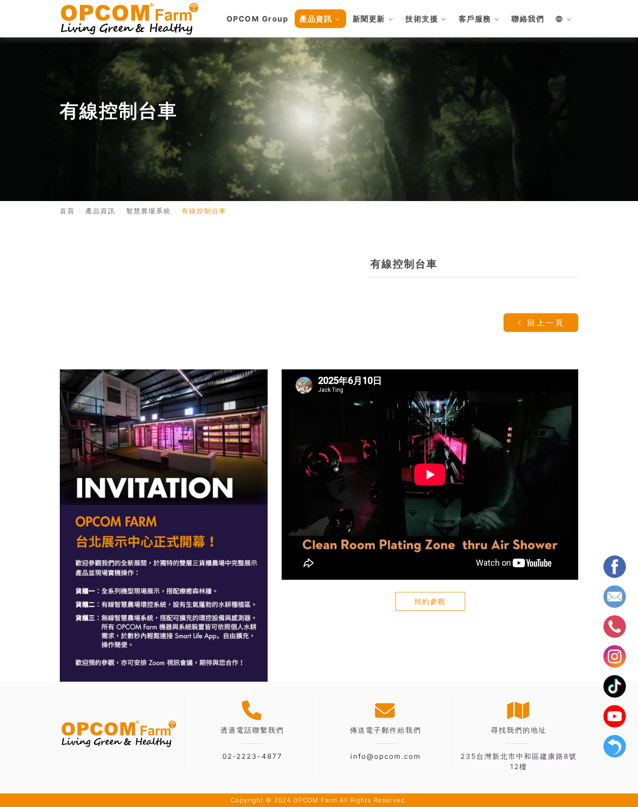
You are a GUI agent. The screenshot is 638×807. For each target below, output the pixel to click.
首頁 (67, 211)
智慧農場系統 (148, 211)
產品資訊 (315, 18)
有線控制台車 (204, 211)
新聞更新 (369, 18)
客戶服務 (475, 18)
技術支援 (421, 18)
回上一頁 (544, 322)
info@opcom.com (385, 756)
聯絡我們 (527, 18)
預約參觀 (430, 601)
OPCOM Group (258, 18)
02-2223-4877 (252, 756)
